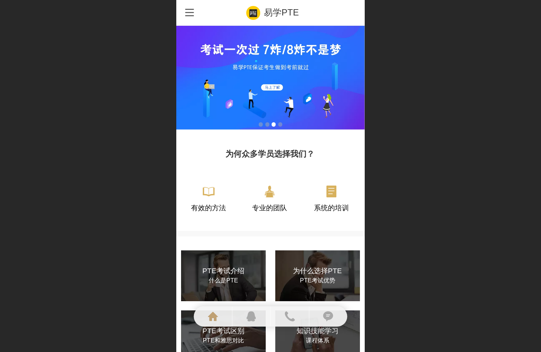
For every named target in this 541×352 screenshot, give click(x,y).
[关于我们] (328, 316)
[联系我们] (251, 316)
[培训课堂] (290, 316)
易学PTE (281, 12)
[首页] (213, 316)
